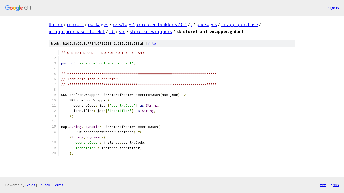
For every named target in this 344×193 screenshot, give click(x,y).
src (122, 31)
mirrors (75, 24)
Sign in (333, 8)
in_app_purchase (239, 24)
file (152, 43)
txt (323, 185)
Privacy (44, 185)
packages (98, 24)
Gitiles (30, 185)
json (335, 185)
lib (112, 31)
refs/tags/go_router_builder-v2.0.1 (150, 24)
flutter (56, 24)
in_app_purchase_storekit (77, 31)
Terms (58, 185)
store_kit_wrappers (151, 31)
